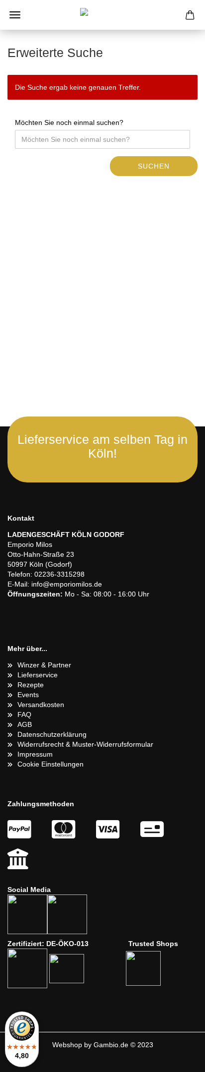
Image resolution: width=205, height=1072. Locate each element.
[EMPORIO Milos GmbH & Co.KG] (102, 15)
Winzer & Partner (44, 665)
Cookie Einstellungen (50, 764)
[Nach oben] (178, 1057)
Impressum (35, 754)
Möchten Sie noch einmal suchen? (69, 122)
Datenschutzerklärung (52, 734)
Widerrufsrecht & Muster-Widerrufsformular (85, 744)
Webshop (67, 1045)
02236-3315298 (59, 574)
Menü (15, 15)
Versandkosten (40, 705)
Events (28, 695)
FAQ (24, 714)
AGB (24, 724)
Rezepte (30, 685)
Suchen (154, 166)
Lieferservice (37, 675)
